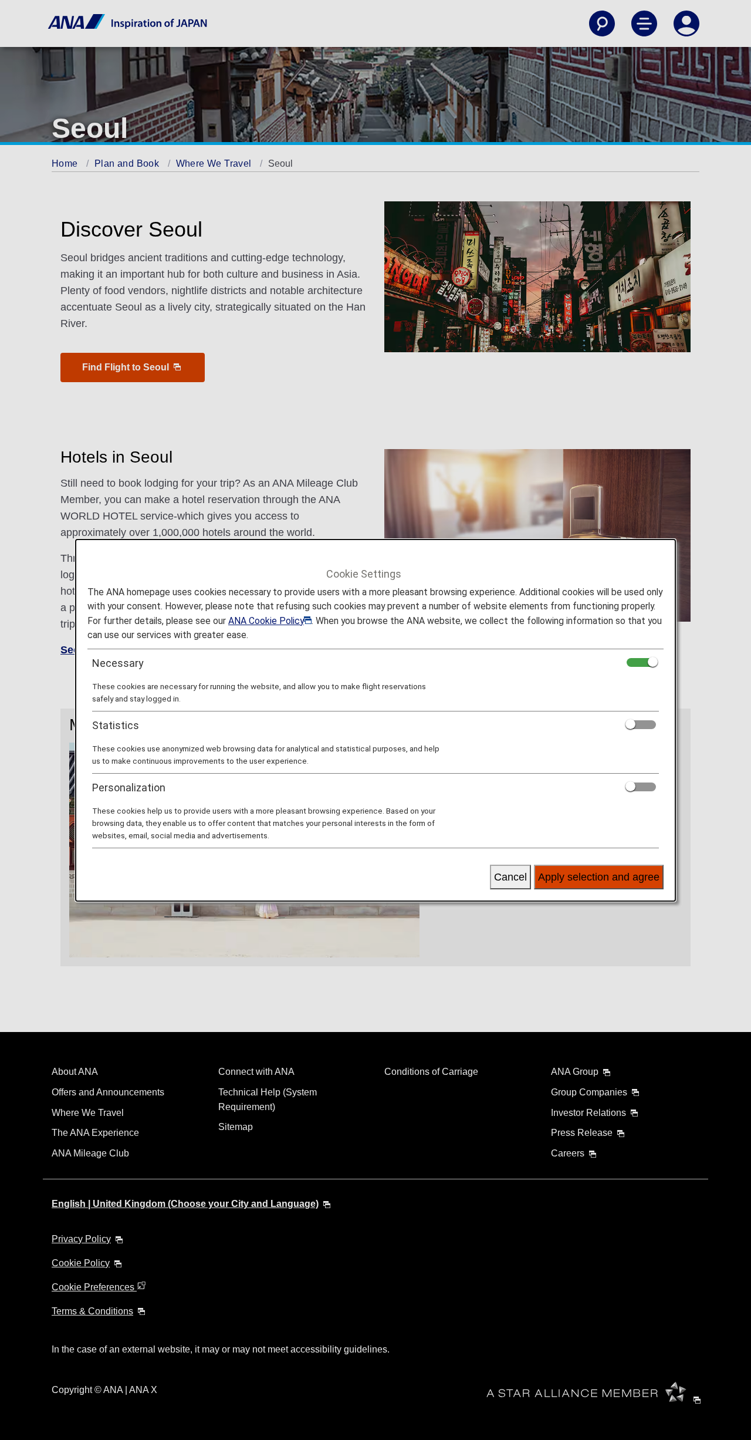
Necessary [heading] (118, 663)
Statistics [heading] (115, 725)
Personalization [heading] (128, 787)
